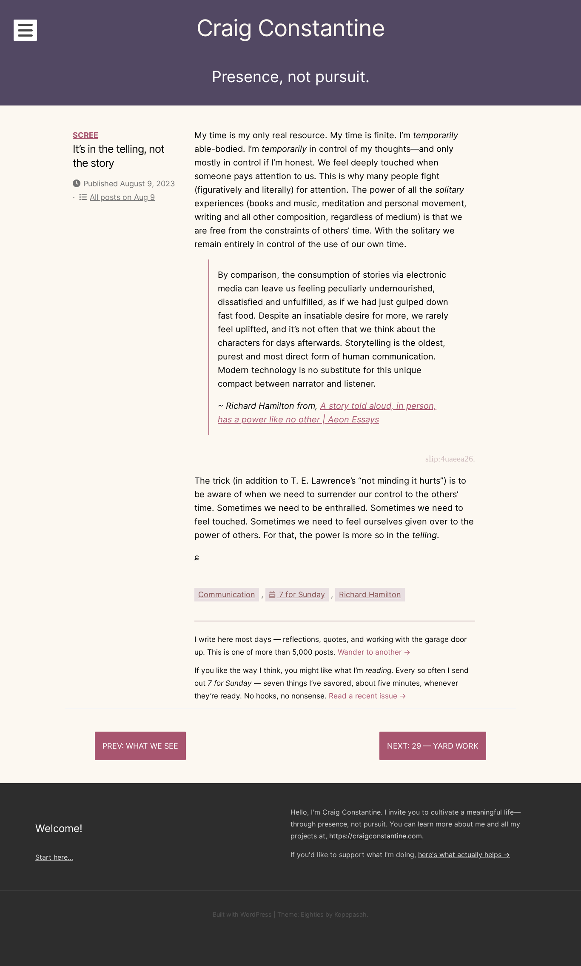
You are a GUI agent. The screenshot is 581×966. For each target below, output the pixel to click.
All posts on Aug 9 (122, 197)
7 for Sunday (301, 594)
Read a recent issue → (367, 695)
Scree (85, 135)
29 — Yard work (445, 745)
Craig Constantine (290, 28)
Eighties (312, 914)
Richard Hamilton (370, 594)
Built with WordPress (242, 914)
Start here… (54, 857)
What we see (152, 745)
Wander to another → (374, 651)
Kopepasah (350, 914)
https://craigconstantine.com (375, 836)
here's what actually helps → (464, 854)
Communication (226, 594)
